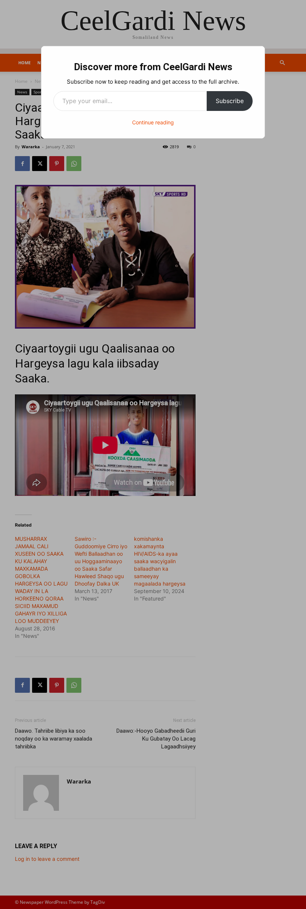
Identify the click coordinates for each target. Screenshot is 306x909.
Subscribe (230, 101)
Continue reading (153, 122)
